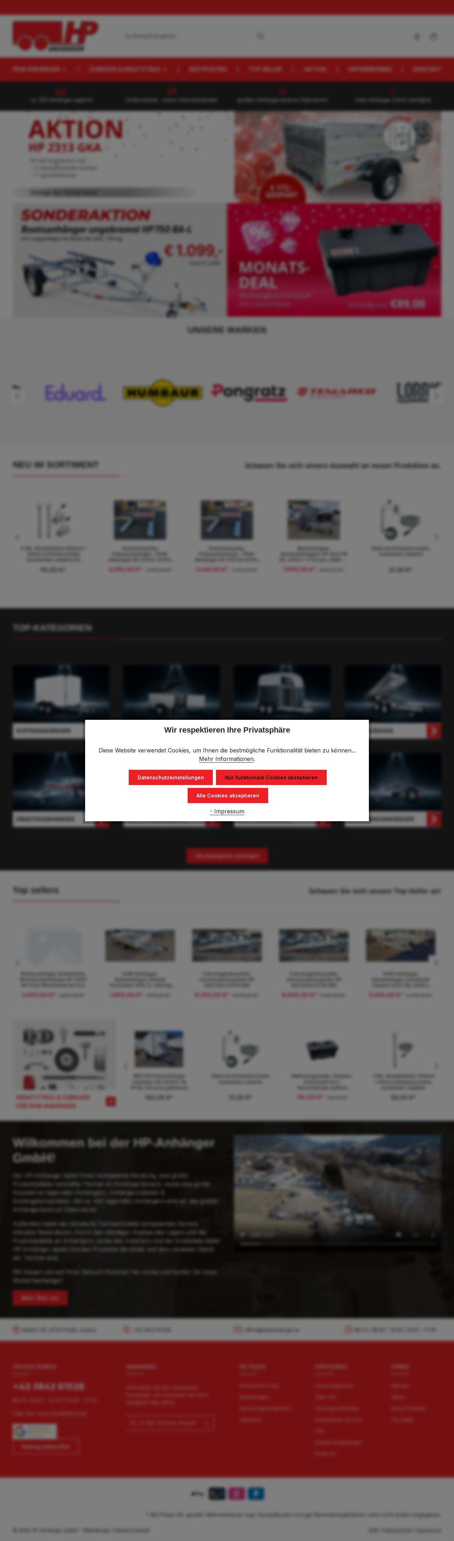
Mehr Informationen (226, 758)
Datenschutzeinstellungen (171, 777)
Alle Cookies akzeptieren (227, 795)
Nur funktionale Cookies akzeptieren (271, 777)
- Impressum (227, 811)
